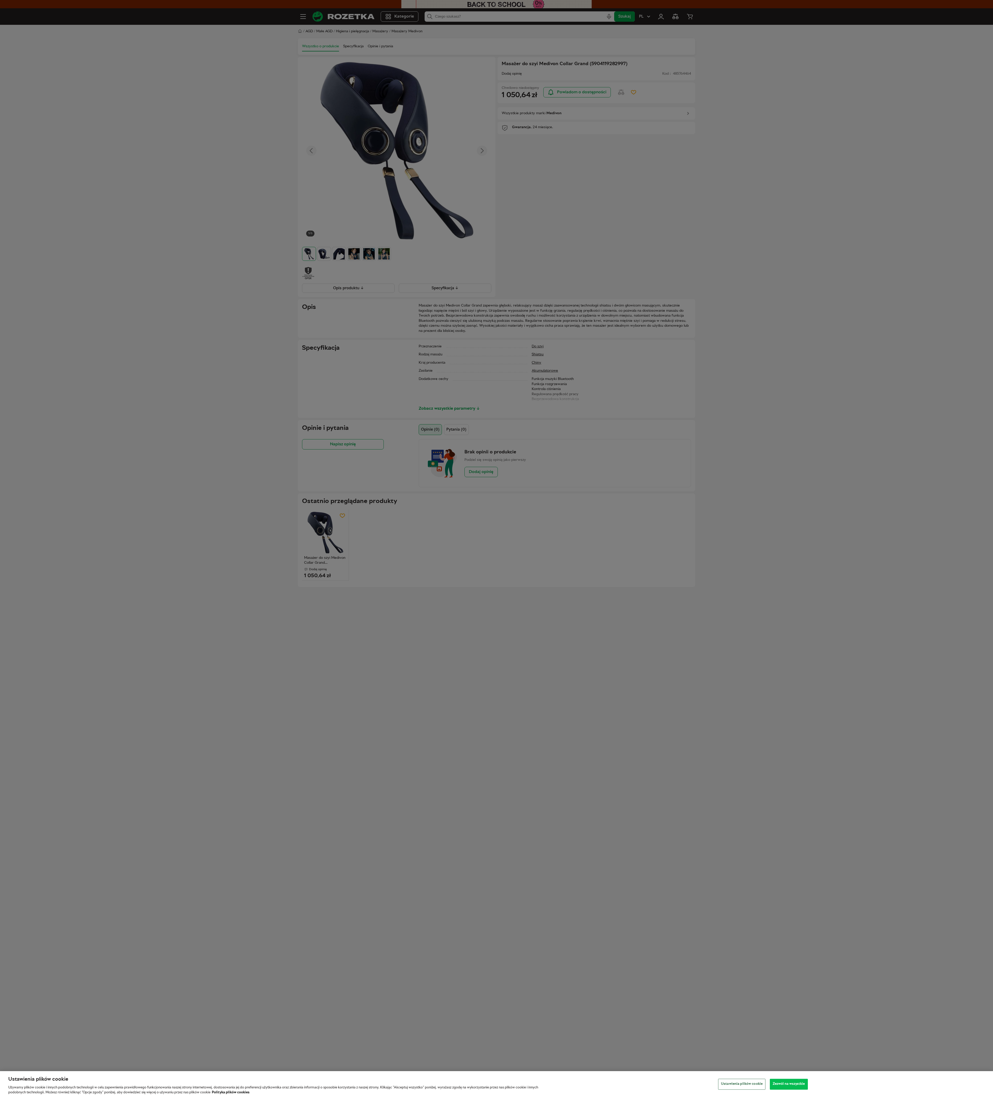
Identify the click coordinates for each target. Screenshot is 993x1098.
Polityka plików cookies (231, 1092)
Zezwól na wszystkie (789, 1084)
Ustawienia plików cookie (742, 1084)
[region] (496, 1084)
